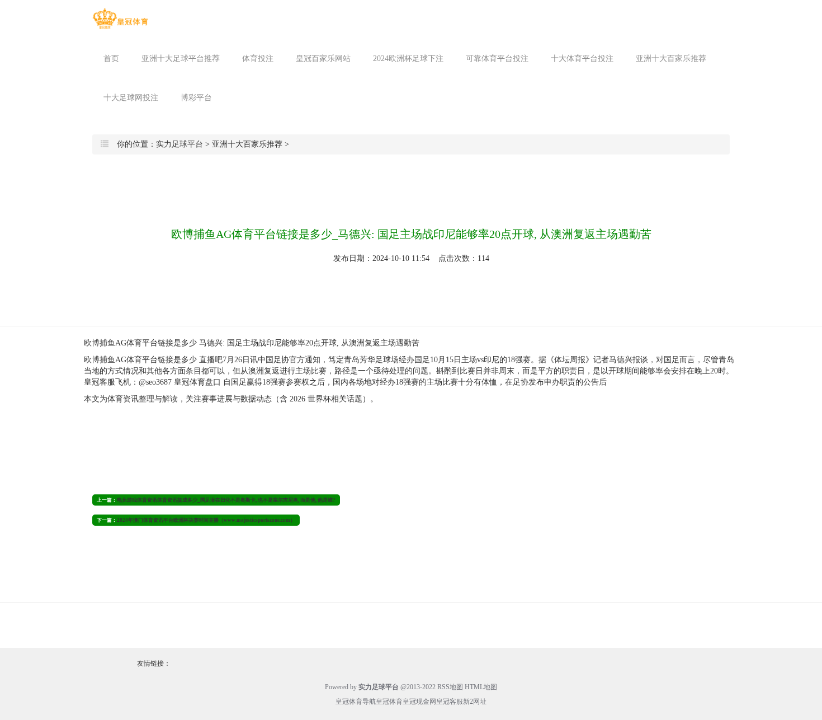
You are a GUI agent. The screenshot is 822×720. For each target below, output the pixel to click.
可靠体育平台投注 (497, 58)
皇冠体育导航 (356, 701)
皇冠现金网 (419, 701)
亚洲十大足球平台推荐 (180, 58)
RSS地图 (450, 687)
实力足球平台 (179, 144)
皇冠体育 (389, 701)
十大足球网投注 (130, 97)
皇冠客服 (449, 701)
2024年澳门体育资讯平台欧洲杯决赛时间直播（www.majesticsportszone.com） (206, 520)
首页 (111, 58)
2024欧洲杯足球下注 (408, 58)
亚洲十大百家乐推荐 (671, 58)
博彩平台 (196, 97)
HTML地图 (481, 687)
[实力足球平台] (120, 19)
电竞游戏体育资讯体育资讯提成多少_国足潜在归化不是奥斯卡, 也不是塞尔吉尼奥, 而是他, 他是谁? (226, 500)
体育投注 (257, 58)
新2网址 (474, 701)
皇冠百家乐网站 (323, 58)
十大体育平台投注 (582, 58)
